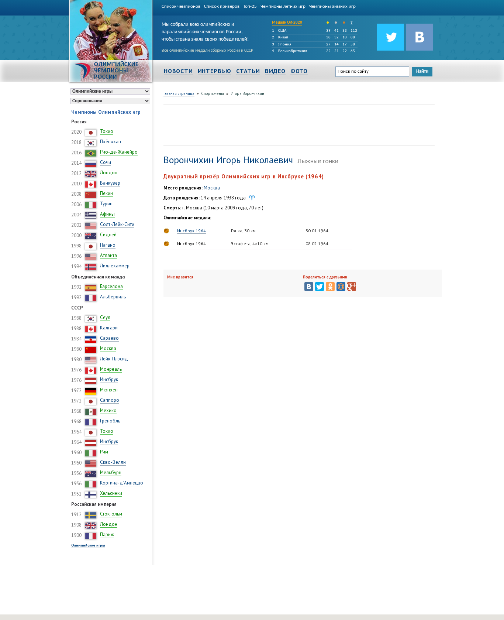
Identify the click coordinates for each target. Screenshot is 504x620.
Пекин (106, 193)
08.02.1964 (316, 243)
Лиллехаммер (115, 266)
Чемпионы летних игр (282, 6)
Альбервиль (113, 297)
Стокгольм (111, 514)
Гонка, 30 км (243, 230)
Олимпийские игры (88, 545)
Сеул (105, 317)
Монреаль (111, 369)
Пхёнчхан (110, 141)
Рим (104, 452)
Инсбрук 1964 (191, 230)
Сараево (109, 338)
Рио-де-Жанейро (119, 152)
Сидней (108, 235)
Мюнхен (109, 390)
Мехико (108, 410)
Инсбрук (109, 379)
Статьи (248, 71)
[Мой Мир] (340, 286)
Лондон (108, 172)
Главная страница (178, 93)
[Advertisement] (297, 124)
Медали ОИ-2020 (287, 23)
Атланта (108, 255)
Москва (108, 348)
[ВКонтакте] (308, 286)
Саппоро (109, 400)
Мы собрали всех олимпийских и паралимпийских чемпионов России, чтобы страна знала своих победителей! (205, 31)
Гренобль (110, 421)
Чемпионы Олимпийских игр (106, 112)
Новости (178, 71)
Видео (275, 71)
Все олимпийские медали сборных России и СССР (207, 50)
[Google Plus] (351, 286)
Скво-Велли (113, 462)
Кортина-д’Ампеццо (121, 483)
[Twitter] (319, 286)
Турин (106, 204)
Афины (107, 214)
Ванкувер (110, 183)
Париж (107, 534)
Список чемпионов (181, 6)
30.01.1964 (316, 230)
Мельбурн (110, 472)
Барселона (111, 286)
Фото (299, 71)
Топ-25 (250, 6)
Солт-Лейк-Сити (117, 224)
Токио (106, 131)
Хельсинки (111, 493)
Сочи (105, 162)
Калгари (109, 328)
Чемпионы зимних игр (332, 6)
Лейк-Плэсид (114, 359)
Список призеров (221, 6)
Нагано (107, 245)
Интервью (214, 71)
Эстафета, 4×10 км (250, 243)
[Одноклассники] (330, 286)
